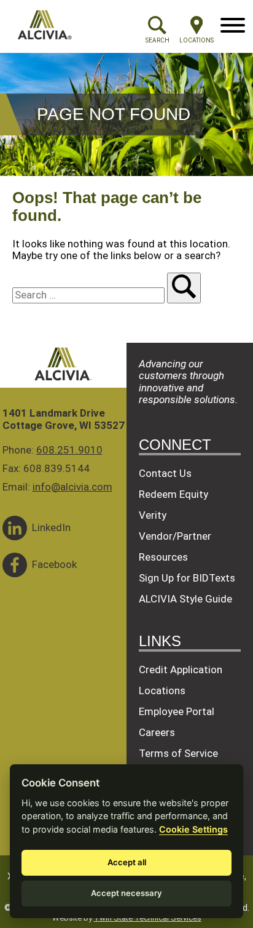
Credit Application (180, 669)
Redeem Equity (173, 494)
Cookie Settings (193, 829)
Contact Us (165, 473)
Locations (162, 690)
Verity (152, 515)
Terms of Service (178, 753)
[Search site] (184, 288)
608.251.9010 (69, 450)
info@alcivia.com (72, 487)
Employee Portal (176, 711)
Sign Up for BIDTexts (187, 578)
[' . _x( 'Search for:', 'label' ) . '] (89, 295)
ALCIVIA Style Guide (185, 599)
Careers (157, 732)
